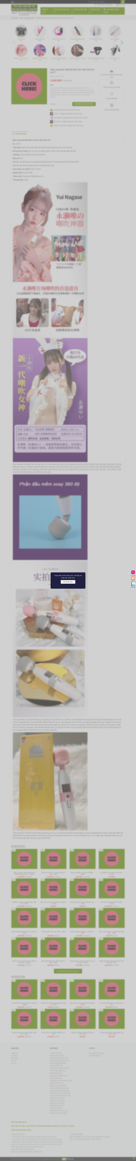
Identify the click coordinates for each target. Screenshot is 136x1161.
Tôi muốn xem (68, 582)
